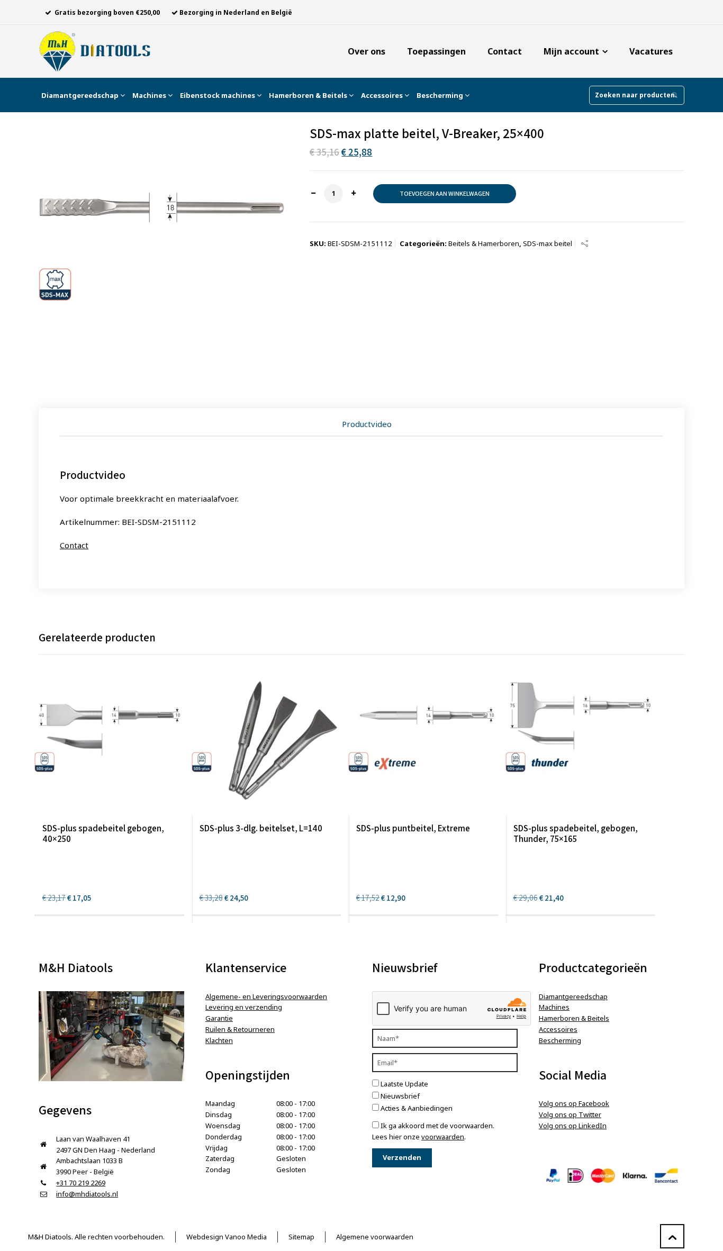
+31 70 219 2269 (80, 1182)
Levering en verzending (243, 1007)
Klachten (219, 1040)
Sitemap (301, 1236)
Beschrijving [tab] (367, 424)
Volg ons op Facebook (574, 1103)
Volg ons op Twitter (570, 1114)
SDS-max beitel (547, 243)
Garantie (219, 1018)
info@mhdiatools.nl (87, 1194)
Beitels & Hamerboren (483, 243)
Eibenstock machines (218, 95)
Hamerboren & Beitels (309, 95)
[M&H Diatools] (95, 51)
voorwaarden (442, 1136)
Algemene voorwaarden (374, 1236)
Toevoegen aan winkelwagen (445, 193)
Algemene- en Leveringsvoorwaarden (266, 996)
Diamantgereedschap (80, 95)
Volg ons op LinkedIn (573, 1125)
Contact (74, 545)
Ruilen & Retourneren (240, 1029)
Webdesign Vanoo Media (226, 1236)
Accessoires (382, 95)
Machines (150, 95)
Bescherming (441, 95)
